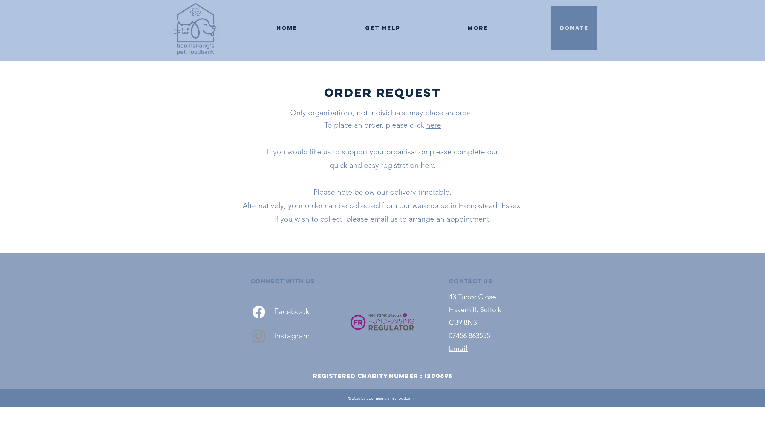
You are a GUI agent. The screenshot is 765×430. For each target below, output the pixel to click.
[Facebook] (258, 312)
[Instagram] (258, 336)
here (433, 124)
